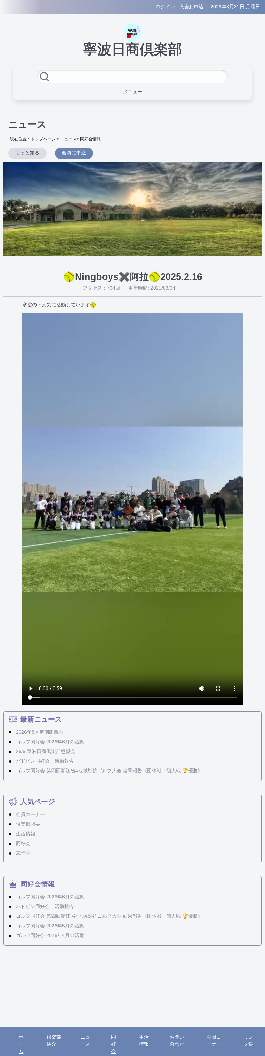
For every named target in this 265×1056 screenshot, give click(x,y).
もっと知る (27, 152)
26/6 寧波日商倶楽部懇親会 (45, 751)
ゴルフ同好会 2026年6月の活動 (50, 741)
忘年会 (23, 853)
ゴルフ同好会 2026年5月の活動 (50, 925)
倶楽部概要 (28, 824)
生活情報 (25, 833)
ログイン (165, 6)
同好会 (23, 843)
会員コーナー (30, 814)
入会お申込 (191, 6)
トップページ (43, 139)
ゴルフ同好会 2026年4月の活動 (50, 935)
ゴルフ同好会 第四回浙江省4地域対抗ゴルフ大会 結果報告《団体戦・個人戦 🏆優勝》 (109, 770)
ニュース (68, 139)
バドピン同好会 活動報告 (45, 761)
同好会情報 (90, 139)
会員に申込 (74, 152)
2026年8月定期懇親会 (39, 732)
